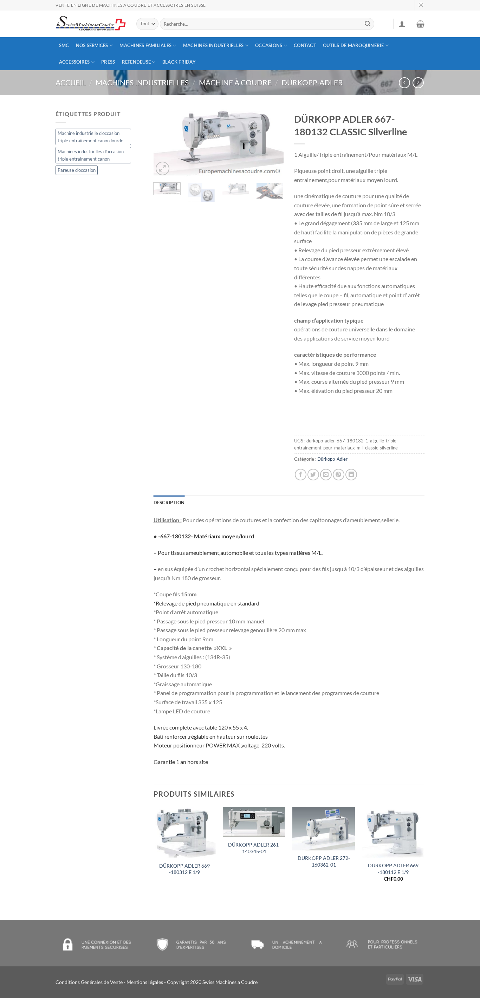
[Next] (272, 143)
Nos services (92, 45)
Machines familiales (145, 45)
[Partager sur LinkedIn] (351, 474)
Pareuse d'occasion (77, 170)
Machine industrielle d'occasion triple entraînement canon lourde (90, 136)
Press (108, 62)
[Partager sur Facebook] (300, 474)
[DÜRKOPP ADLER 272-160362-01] (323, 828)
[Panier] (420, 24)
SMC (64, 45)
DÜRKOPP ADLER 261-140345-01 (254, 848)
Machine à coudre (235, 82)
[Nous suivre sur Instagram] (421, 5)
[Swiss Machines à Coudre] (91, 24)
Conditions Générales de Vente (89, 982)
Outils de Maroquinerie (353, 45)
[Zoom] (162, 168)
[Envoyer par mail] (326, 474)
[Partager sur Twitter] (313, 474)
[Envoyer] (368, 24)
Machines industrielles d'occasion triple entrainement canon (91, 155)
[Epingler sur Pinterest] (338, 474)
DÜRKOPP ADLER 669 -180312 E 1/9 (184, 869)
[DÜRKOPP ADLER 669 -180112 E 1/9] (393, 832)
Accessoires (74, 62)
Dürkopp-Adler (312, 82)
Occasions (268, 45)
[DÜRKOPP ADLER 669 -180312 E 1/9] (184, 832)
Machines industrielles (213, 45)
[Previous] (164, 143)
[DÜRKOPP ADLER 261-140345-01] (254, 822)
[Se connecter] (402, 24)
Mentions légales (145, 982)
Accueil (71, 82)
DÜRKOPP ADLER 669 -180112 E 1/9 (393, 868)
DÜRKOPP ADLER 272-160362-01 (324, 861)
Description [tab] (169, 502)
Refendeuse (136, 62)
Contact (305, 45)
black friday (179, 62)
